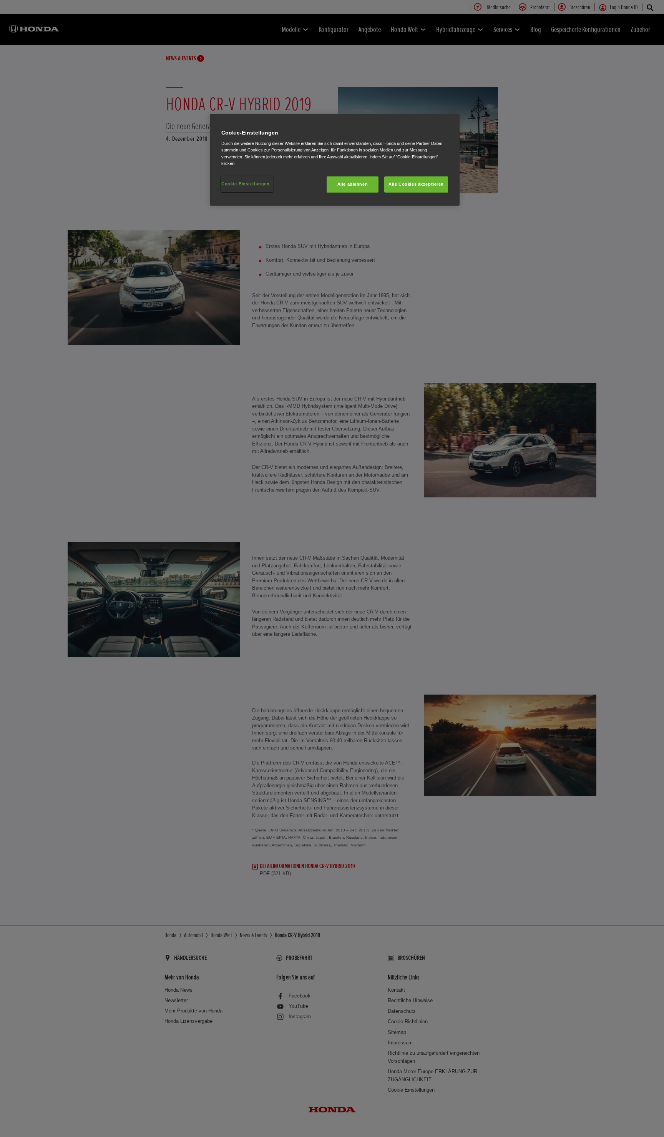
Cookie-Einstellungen (245, 183)
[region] (335, 160)
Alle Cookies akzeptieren (416, 184)
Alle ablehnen (352, 184)
